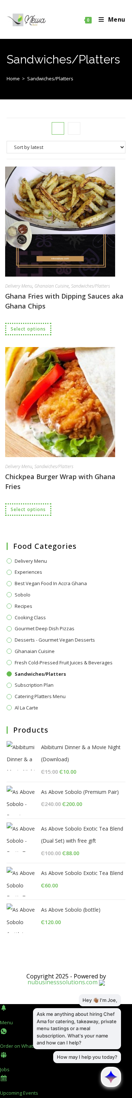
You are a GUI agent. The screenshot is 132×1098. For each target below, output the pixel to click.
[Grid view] (58, 128)
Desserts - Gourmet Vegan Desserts (55, 639)
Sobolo (22, 594)
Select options (28, 329)
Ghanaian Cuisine (51, 286)
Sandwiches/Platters (90, 286)
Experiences (28, 572)
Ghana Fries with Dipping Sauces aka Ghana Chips (64, 301)
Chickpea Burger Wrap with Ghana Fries (60, 481)
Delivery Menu (18, 286)
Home (13, 78)
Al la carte (26, 707)
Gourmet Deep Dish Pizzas (44, 628)
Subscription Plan (34, 685)
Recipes (23, 606)
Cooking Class (30, 617)
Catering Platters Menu (40, 696)
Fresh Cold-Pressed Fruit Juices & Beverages (64, 662)
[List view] (74, 128)
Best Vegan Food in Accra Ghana (51, 583)
